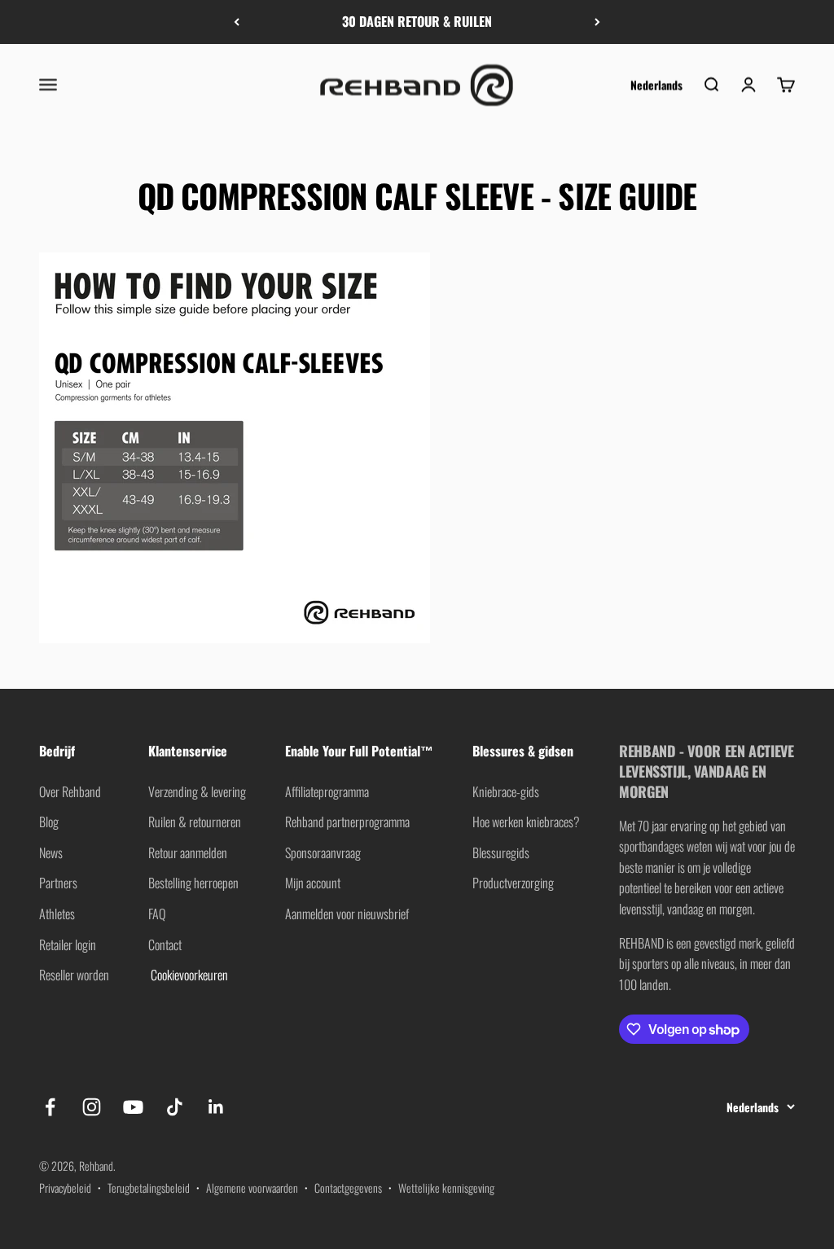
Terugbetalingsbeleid (149, 1187)
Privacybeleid (65, 1187)
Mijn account (312, 882)
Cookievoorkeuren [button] (188, 974)
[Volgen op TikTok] (175, 1107)
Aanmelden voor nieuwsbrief (347, 913)
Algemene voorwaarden (252, 1187)
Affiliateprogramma (327, 791)
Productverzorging (513, 882)
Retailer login (67, 944)
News (51, 852)
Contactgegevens (348, 1187)
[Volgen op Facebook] (50, 1107)
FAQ (156, 913)
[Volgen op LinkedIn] (216, 1107)
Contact (165, 944)
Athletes (57, 913)
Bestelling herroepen (193, 882)
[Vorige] (236, 22)
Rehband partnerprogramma (347, 821)
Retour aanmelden (187, 852)
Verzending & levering (197, 791)
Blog (49, 821)
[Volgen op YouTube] (133, 1107)
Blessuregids (500, 852)
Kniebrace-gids (505, 791)
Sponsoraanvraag (323, 852)
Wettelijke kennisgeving (446, 1187)
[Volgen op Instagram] (92, 1107)
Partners (58, 882)
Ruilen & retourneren (194, 821)
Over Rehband (70, 791)
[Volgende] (597, 22)
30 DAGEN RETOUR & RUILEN (417, 21)
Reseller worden (74, 974)
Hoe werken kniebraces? (526, 821)
